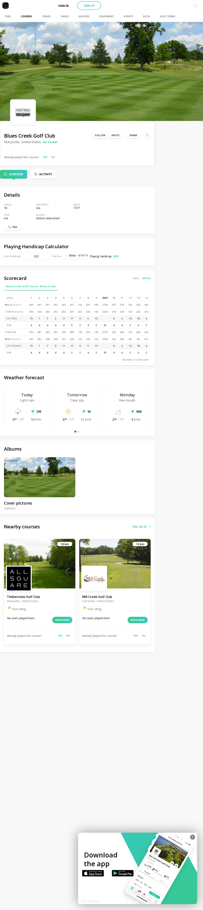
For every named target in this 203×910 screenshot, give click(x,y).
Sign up (89, 6)
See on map (50, 142)
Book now (62, 620)
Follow (100, 135)
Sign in (63, 6)
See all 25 (139, 526)
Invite (115, 135)
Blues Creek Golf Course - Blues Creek (31, 286)
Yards (136, 278)
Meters (147, 278)
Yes (45, 157)
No (53, 157)
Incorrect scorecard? (135, 359)
